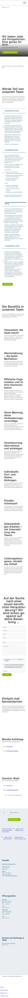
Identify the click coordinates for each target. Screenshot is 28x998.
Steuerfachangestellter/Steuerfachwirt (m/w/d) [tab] (15, 203)
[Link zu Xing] (7, 980)
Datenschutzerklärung (14, 659)
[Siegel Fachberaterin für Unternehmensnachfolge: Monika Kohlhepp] (8, 830)
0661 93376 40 (10, 746)
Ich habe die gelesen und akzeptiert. (14, 660)
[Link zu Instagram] (11, 980)
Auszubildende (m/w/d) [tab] (11, 150)
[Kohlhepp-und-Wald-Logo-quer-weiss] (11, 2)
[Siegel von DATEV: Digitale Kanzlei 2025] (19, 831)
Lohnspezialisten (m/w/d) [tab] (12, 246)
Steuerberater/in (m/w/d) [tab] (12, 111)
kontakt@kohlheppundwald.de (12, 751)
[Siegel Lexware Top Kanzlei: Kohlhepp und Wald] (20, 841)
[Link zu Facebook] (3, 980)
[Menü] (24, 2)
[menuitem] (24, 2)
